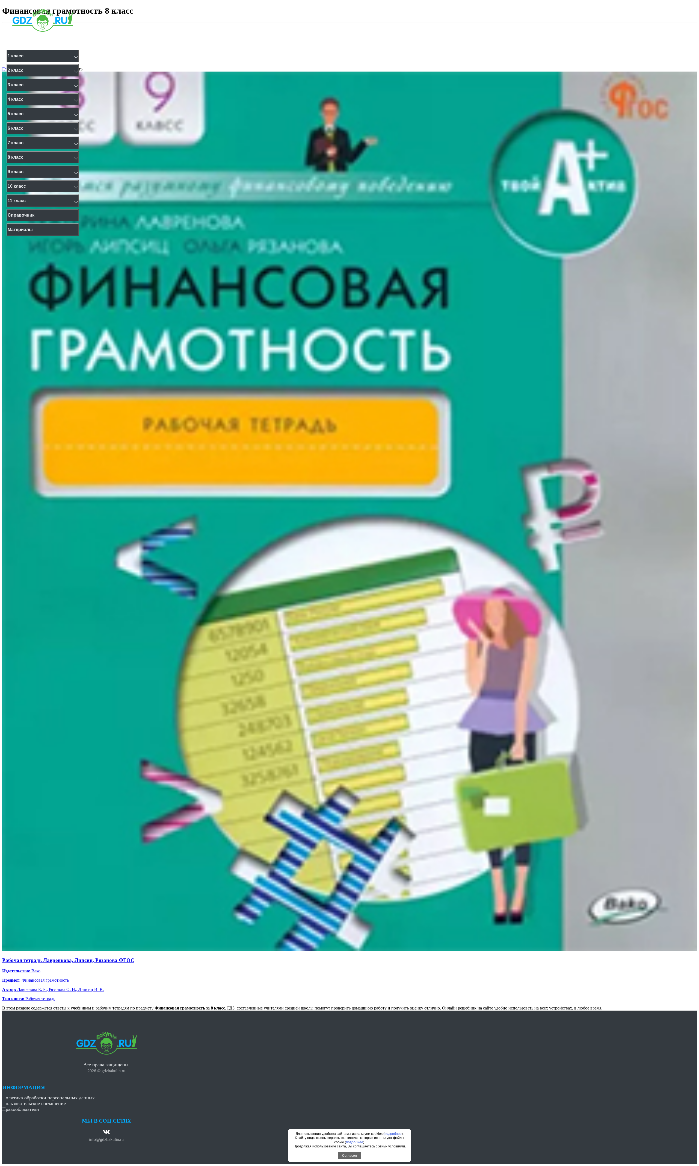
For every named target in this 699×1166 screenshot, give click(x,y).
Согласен (349, 1156)
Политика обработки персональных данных (48, 1097)
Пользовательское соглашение (34, 1103)
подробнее (393, 1134)
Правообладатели (20, 1109)
